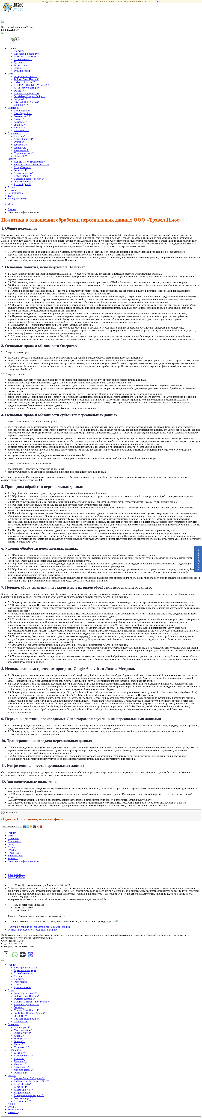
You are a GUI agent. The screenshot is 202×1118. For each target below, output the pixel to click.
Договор (18, 62)
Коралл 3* (19, 127)
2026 (10, 195)
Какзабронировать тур (26, 967)
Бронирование (15, 855)
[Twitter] (28, 827)
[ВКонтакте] (24, 827)
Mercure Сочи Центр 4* (26, 93)
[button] (198, 559)
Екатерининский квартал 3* (29, 178)
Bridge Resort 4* (22, 167)
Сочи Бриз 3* (21, 105)
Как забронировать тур (26, 53)
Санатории (13, 107)
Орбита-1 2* (20, 156)
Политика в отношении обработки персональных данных (39, 926)
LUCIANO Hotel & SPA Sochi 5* (31, 85)
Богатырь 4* (20, 170)
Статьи (17, 68)
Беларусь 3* (20, 122)
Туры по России (22, 70)
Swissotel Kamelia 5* (25, 82)
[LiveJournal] (37, 827)
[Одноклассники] (31, 827)
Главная (12, 48)
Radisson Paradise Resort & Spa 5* (31, 164)
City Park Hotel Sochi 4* (26, 102)
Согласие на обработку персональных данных (32, 929)
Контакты (19, 51)
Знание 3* (19, 124)
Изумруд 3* (20, 147)
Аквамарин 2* (21, 150)
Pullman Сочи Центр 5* (26, 79)
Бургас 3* (19, 141)
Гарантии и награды (25, 56)
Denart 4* (19, 90)
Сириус (12, 158)
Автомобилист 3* (23, 139)
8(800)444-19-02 (16, 874)
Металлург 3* (21, 130)
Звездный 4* (20, 99)
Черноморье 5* (22, 110)
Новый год (13, 852)
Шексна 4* (20, 136)
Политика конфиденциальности (25, 861)
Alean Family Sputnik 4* (26, 87)
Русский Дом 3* (22, 184)
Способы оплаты (23, 59)
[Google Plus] (41, 827)
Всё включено (15, 193)
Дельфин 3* (20, 144)
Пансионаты (14, 133)
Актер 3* (19, 119)
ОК (157, 1)
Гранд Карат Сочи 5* (25, 76)
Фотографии (20, 65)
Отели (11, 73)
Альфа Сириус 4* (23, 173)
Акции (11, 187)
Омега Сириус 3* (23, 181)
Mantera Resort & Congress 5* (29, 161)
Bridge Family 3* (22, 176)
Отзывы (12, 190)
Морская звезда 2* (24, 153)
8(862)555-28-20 (16, 877)
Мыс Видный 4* (23, 113)
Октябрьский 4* (22, 116)
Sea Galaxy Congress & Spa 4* (29, 96)
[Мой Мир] (34, 827)
